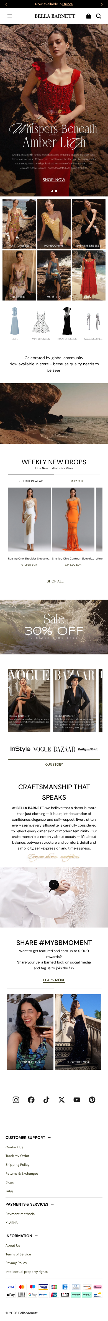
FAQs (9, 1191)
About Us (13, 1245)
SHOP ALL (55, 581)
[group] (30, 527)
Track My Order (17, 1156)
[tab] (52, 191)
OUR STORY (54, 764)
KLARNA (12, 1223)
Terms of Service (18, 1254)
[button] (9, 16)
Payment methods (20, 1214)
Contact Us (14, 1147)
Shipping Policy (18, 1164)
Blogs (10, 1182)
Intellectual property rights (27, 1272)
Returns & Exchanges (22, 1173)
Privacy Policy (16, 1263)
